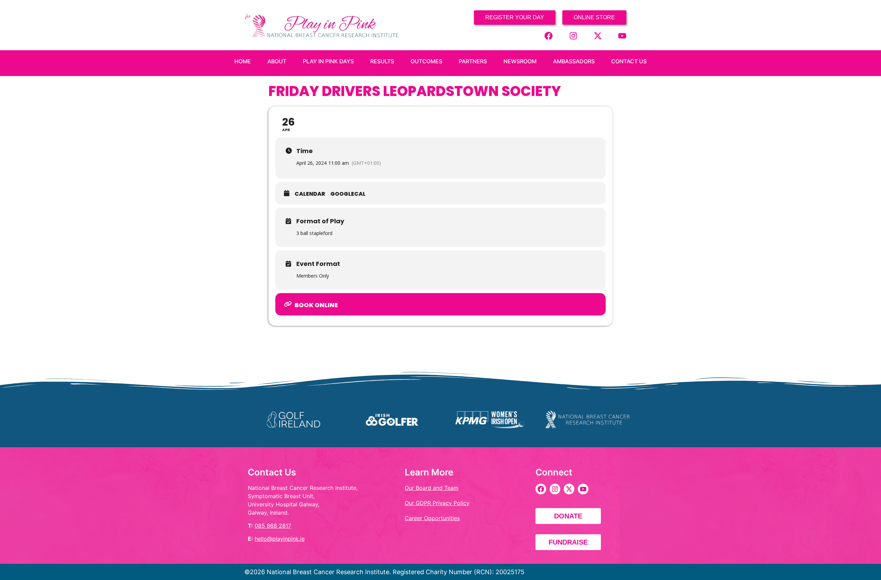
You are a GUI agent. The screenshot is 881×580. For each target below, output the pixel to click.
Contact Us (629, 61)
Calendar (310, 194)
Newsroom (520, 61)
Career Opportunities (432, 518)
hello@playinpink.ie (280, 538)
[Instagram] (573, 36)
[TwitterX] (598, 36)
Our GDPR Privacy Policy (437, 503)
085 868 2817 (273, 525)
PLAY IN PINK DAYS (328, 61)
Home (242, 61)
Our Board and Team (431, 487)
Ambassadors (574, 61)
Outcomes (426, 61)
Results (382, 61)
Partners (473, 61)
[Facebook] (548, 36)
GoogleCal (347, 194)
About (276, 61)
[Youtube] (622, 36)
